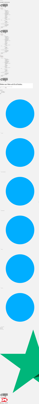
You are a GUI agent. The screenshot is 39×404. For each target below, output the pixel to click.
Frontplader (6, 69)
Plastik (6, 18)
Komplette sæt (6, 10)
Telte (5, 64)
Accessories (5, 71)
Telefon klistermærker (7, 13)
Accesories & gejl (6, 22)
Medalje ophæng (6, 73)
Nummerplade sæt (6, 59)
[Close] (0, 28)
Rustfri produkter (2, 72)
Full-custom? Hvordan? (7, 11)
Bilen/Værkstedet (6, 25)
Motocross (2, 9)
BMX (1, 68)
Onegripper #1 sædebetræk (7, 67)
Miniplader (6, 60)
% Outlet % (2, 27)
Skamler (6, 15)
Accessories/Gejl (6, 12)
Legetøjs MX (6, 16)
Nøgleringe (6, 65)
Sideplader (6, 21)
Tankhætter (6, 19)
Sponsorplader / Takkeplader (7, 14)
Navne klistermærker (7, 61)
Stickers (5, 20)
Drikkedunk (6, 17)
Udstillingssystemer (3, 26)
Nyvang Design (1, 0)
